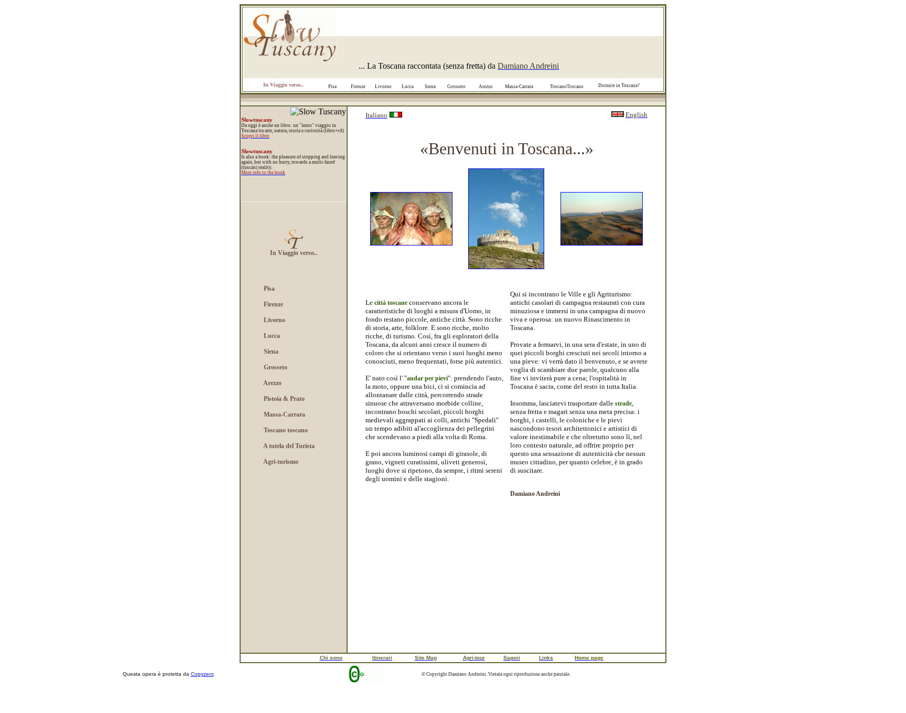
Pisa (332, 86)
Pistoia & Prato (284, 398)
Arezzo (486, 86)
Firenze (358, 86)
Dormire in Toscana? (619, 85)
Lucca (408, 86)
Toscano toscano (286, 430)
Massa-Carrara (284, 414)
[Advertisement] (293, 571)
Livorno (383, 86)
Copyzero (202, 674)
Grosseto (456, 86)
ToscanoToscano (567, 86)
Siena (430, 86)
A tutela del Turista (289, 446)
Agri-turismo (280, 461)
